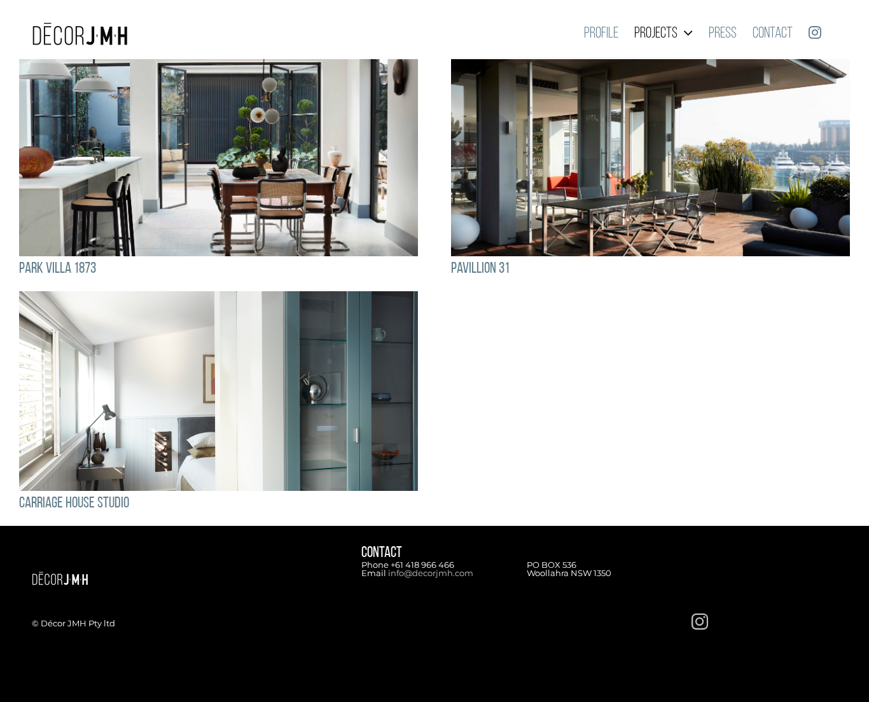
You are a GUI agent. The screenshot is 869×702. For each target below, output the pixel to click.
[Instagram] (700, 621)
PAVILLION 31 (480, 269)
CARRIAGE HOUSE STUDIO (74, 503)
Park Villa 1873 (57, 269)
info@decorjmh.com (430, 573)
